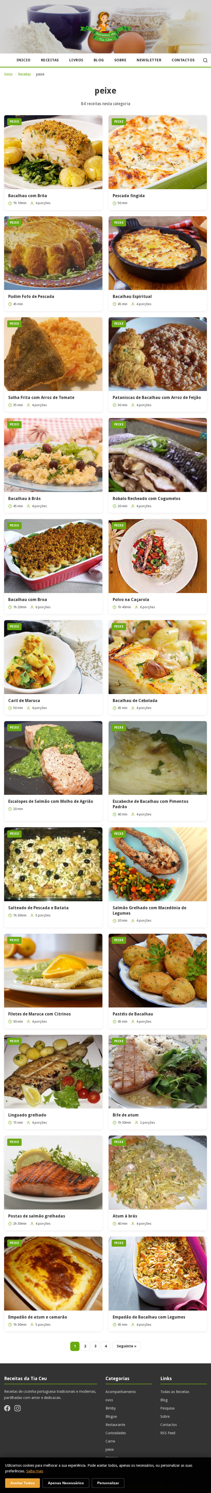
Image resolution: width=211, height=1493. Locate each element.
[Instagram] (17, 1409)
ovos (109, 1400)
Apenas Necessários (66, 1483)
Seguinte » (126, 1346)
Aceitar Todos (22, 1483)
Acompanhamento (121, 1392)
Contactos (183, 60)
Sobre (120, 60)
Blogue (111, 1416)
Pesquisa (167, 1408)
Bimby (111, 1408)
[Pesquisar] (205, 60)
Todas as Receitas (174, 1392)
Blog (99, 60)
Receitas (50, 60)
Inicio (23, 60)
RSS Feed (167, 1433)
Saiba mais (34, 1471)
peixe (110, 1449)
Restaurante (115, 1425)
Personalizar (108, 1483)
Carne (110, 1441)
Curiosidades (116, 1433)
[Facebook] (7, 1409)
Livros (76, 60)
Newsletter (149, 60)
